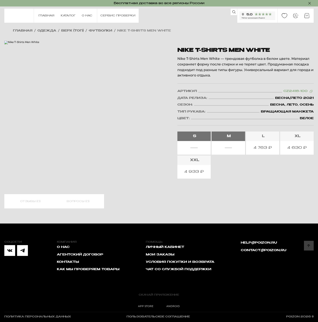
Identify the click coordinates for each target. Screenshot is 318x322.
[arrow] (309, 246)
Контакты (68, 261)
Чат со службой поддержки (178, 269)
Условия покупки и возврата (180, 261)
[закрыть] (309, 3)
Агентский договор (80, 254)
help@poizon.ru (259, 242)
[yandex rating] (257, 15)
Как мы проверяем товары (88, 269)
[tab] (30, 201)
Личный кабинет (165, 247)
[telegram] (22, 250)
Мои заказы (160, 254)
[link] (284, 15)
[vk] (9, 250)
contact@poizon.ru (263, 250)
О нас (63, 247)
